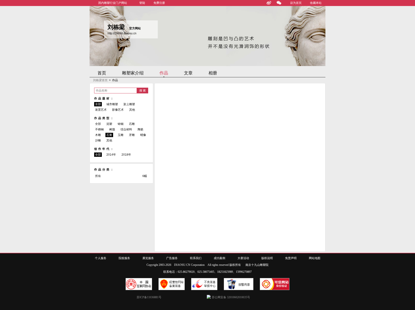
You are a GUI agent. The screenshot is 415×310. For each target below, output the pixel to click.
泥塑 (109, 124)
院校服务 (124, 258)
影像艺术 (118, 109)
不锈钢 (99, 129)
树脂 (112, 129)
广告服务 (172, 258)
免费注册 (159, 3)
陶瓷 (140, 129)
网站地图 (314, 258)
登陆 (142, 3)
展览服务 (148, 258)
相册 (212, 73)
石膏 (109, 135)
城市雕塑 (112, 104)
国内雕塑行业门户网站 (112, 3)
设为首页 (296, 3)
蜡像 (143, 135)
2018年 (126, 154)
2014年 (111, 154)
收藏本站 (316, 3)
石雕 (132, 124)
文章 (188, 73)
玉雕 (120, 135)
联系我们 (195, 258)
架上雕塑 (129, 104)
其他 (132, 109)
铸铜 (120, 124)
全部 (98, 104)
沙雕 (98, 140)
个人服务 (100, 258)
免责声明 (291, 258)
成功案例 (219, 258)
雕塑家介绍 (133, 73)
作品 (163, 73)
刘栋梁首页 (100, 80)
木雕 (98, 135)
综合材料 (126, 129)
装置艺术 (101, 109)
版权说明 (267, 258)
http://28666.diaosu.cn (122, 33)
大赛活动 (243, 258)
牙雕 (132, 135)
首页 (102, 73)
